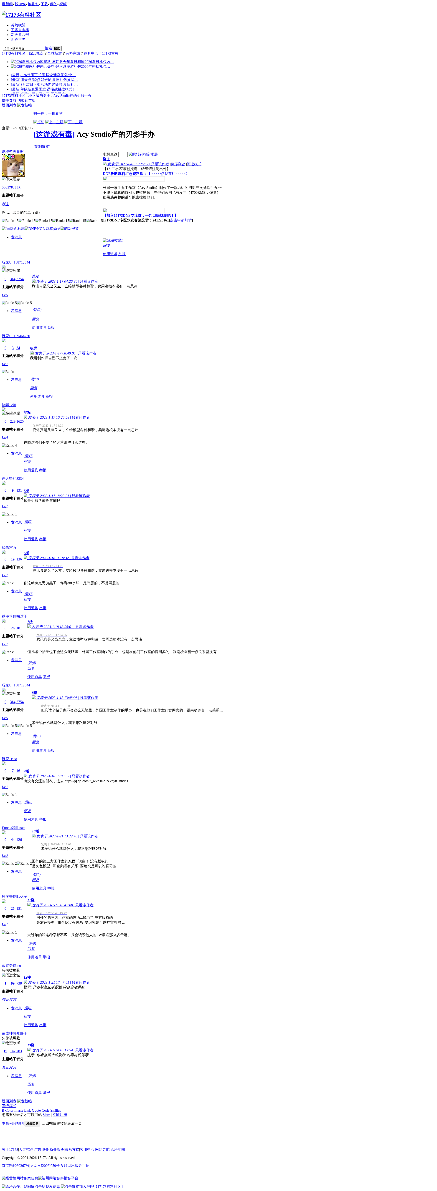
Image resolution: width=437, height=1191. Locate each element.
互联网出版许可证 (74, 1166)
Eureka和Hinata (13, 828)
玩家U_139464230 (16, 336)
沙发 (35, 276)
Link (27, 1110)
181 (19, 628)
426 (19, 840)
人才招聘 (26, 1149)
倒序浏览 (178, 164)
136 (19, 559)
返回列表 (9, 105)
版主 (5, 204)
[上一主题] (54, 122)
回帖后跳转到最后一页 (64, 1123)
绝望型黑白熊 (13, 151)
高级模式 (9, 1106)
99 (13, 983)
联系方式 (72, 1149)
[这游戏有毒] (54, 134)
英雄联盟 (18, 25)
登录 (46, 1115)
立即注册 (60, 1115)
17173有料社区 (13, 53)
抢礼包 (33, 4)
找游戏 (20, 4)
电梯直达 (110, 154)
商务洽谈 (56, 1149)
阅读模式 (194, 164)
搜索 (48, 48)
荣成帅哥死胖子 (14, 1033)
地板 (27, 412)
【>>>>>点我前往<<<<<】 (168, 174)
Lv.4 (5, 438)
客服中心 (87, 1149)
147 (12, 1051)
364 (12, 279)
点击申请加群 (181, 220)
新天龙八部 (20, 35)
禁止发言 (9, 1000)
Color (9, 1110)
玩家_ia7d (9, 759)
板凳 (33, 348)
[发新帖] (24, 105)
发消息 (16, 237)
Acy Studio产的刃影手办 (72, 96)
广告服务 (41, 1149)
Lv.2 (5, 856)
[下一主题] (73, 122)
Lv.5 (5, 295)
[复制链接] (41, 146)
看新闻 (7, 4)
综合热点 (36, 53)
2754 (20, 279)
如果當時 (9, 547)
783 (19, 1051)
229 (12, 421)
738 (19, 983)
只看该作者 (160, 164)
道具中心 (91, 53)
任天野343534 (13, 478)
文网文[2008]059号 (45, 1166)
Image (18, 1110)
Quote (36, 1110)
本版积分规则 (13, 1123)
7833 (12, 187)
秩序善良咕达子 (14, 616)
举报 (122, 254)
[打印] (38, 122)
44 (13, 840)
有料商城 (73, 53)
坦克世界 (18, 39)
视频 (63, 4)
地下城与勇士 (39, 96)
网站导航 (102, 1149)
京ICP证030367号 (15, 1166)
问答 (53, 4)
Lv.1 (5, 364)
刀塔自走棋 (20, 30)
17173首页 (110, 53)
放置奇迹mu (11, 965)
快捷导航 (9, 100)
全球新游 (54, 53)
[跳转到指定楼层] (143, 154)
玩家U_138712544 (16, 262)
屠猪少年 (9, 405)
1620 (20, 421)
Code (45, 1110)
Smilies (55, 1110)
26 (13, 628)
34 (18, 348)
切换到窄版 (26, 100)
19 (13, 559)
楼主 (106, 159)
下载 (44, 4)
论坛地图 (117, 1149)
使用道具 (110, 254)
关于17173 (10, 1149)
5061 (5, 187)
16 (18, 771)
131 (19, 490)
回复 (106, 245)
